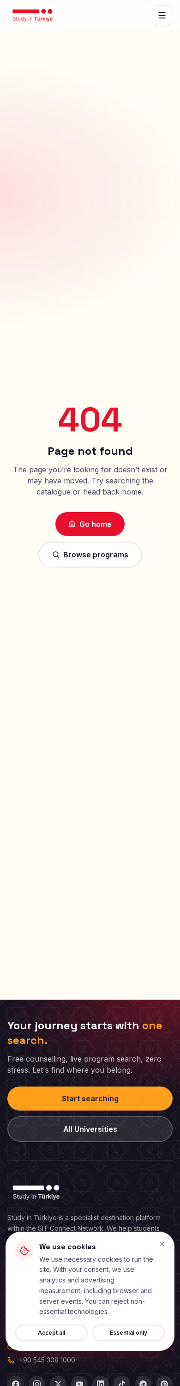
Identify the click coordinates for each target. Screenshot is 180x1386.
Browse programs (95, 554)
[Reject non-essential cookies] (162, 1244)
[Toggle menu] (162, 15)
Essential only (128, 1332)
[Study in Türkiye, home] (32, 15)
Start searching (90, 1098)
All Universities (90, 1129)
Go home (95, 524)
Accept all (51, 1332)
